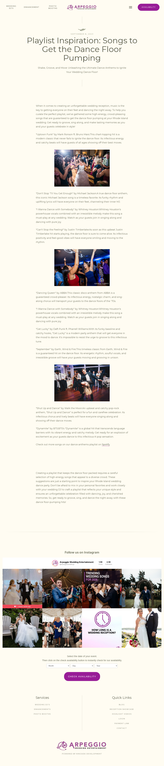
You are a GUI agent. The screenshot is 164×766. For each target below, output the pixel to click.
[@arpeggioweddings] (55, 563)
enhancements (42, 709)
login (122, 719)
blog (122, 705)
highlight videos (122, 714)
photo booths (53, 7)
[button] (132, 7)
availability (149, 7)
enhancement (31, 7)
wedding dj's (42, 705)
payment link (122, 723)
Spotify (106, 444)
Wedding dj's (11, 7)
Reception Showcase (122, 709)
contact (122, 728)
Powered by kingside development (82, 754)
